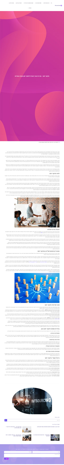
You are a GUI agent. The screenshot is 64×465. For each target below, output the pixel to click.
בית (51, 2)
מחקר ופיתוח (57, 319)
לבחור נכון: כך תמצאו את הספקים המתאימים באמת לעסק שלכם (48, 426)
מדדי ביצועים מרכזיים (33, 262)
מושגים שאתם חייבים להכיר (28, 2)
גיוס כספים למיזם (46, 2)
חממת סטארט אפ (38, 2)
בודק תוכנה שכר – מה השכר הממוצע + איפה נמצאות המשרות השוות (13, 435)
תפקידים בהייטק (19, 2)
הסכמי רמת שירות (43, 262)
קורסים (30, 7)
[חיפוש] (6, 420)
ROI (41, 232)
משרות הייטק (11, 2)
